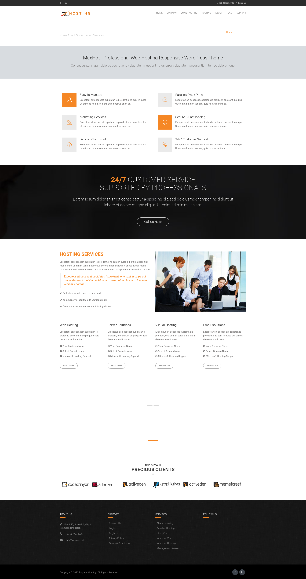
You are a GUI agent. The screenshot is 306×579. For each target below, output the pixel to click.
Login (112, 528)
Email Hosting (189, 12)
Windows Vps (164, 538)
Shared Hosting (165, 523)
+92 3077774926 (226, 3)
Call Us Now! (153, 222)
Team (229, 12)
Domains (172, 12)
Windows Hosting (166, 543)
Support (241, 12)
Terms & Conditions (119, 543)
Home (159, 12)
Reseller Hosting (166, 528)
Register (113, 533)
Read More (68, 365)
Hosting (206, 12)
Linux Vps (162, 533)
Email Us (242, 3)
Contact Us (115, 523)
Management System (168, 548)
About (218, 12)
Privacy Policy (116, 538)
